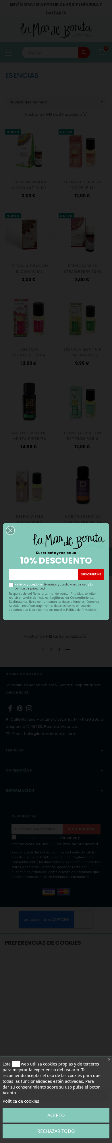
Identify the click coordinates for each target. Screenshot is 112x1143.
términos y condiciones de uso (65, 584)
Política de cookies (21, 1101)
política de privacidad (30, 588)
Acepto (56, 1115)
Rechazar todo (56, 1131)
